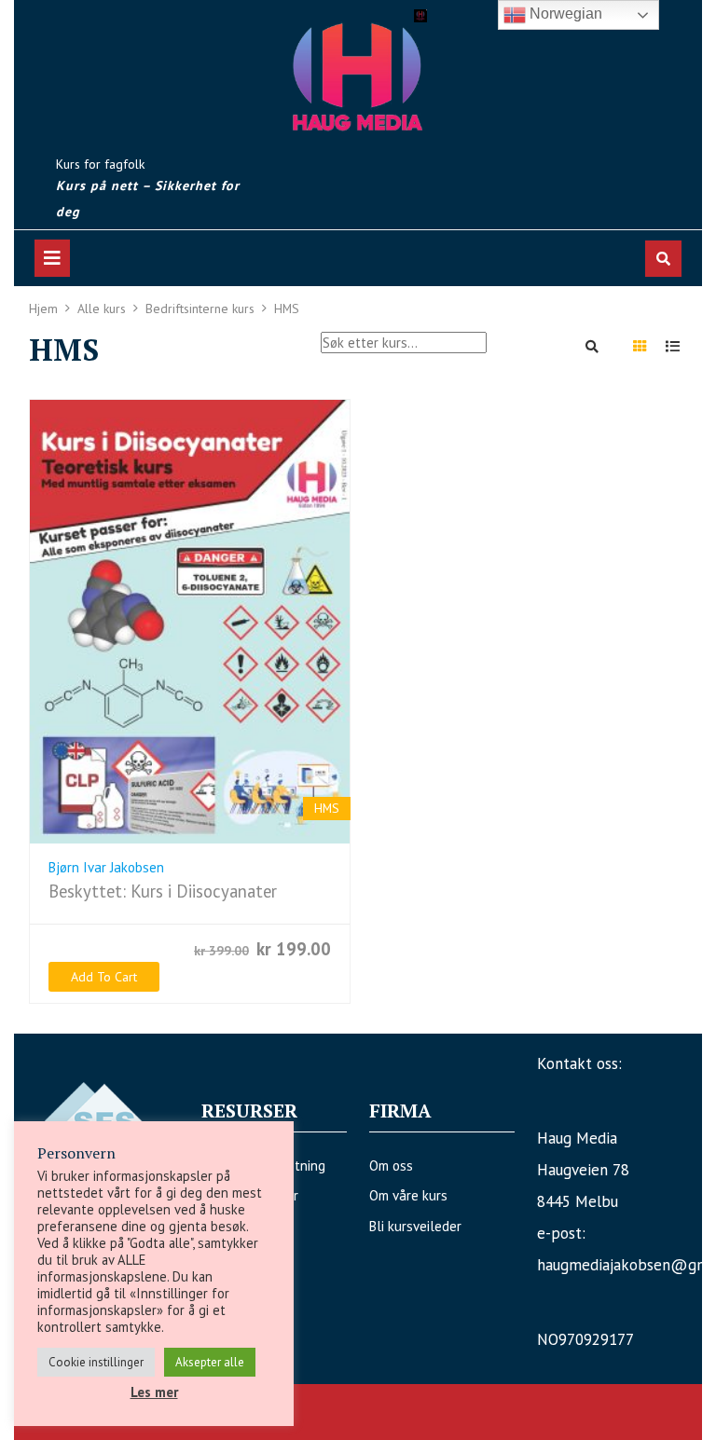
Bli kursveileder (415, 1226)
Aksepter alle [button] (209, 1362)
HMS (326, 808)
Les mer (154, 1392)
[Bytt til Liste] (672, 347)
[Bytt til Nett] (639, 347)
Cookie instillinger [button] (96, 1362)
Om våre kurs (408, 1195)
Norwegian (564, 13)
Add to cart (104, 976)
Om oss (391, 1165)
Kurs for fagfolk (100, 164)
